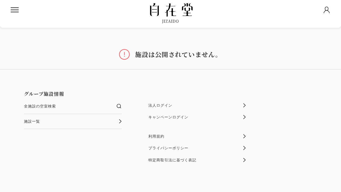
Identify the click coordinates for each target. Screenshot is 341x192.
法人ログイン (160, 105)
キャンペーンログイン (168, 117)
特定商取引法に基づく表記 (172, 160)
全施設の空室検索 (40, 106)
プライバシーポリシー (168, 148)
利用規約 (156, 136)
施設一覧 (32, 121)
